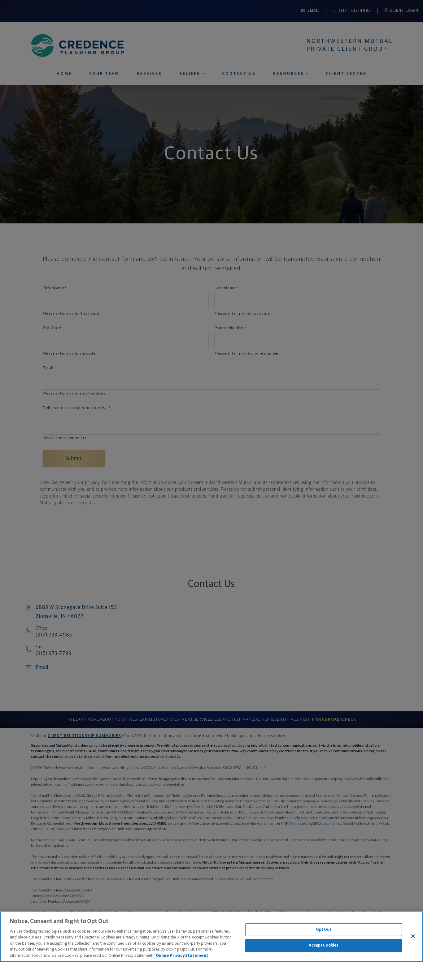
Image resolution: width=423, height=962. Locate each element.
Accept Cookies (324, 945)
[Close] (413, 936)
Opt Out (324, 930)
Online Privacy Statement (182, 956)
